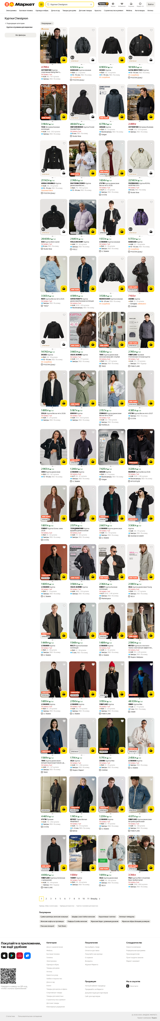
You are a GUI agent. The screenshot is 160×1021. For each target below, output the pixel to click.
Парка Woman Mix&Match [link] (78, 820)
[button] (47, 23)
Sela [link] (130, 587)
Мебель (49, 950)
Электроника (51, 961)
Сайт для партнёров (92, 996)
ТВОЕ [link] (101, 355)
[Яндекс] (154, 1018)
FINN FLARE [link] (132, 355)
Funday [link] (44, 529)
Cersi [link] (43, 472)
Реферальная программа (135, 950)
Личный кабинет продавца (95, 986)
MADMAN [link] (131, 472)
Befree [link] (73, 819)
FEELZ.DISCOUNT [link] (76, 242)
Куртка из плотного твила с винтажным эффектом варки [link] (140, 647)
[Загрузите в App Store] (4, 958)
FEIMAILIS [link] (103, 413)
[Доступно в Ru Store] (27, 958)
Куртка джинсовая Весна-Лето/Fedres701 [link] (80, 184)
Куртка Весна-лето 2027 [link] (140, 413)
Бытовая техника (53, 954)
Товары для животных (55, 996)
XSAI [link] (43, 242)
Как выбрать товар (92, 947)
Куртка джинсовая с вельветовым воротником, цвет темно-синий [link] (53, 762)
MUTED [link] (131, 646)
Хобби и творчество (54, 979)
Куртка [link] (105, 70)
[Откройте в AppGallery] (19, 958)
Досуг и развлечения (55, 947)
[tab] (11, 11)
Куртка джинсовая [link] (50, 472)
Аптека (49, 972)
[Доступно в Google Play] (12, 958)
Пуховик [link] (47, 819)
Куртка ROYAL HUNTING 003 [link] (139, 184)
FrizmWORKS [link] (133, 183)
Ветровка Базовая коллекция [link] (50, 128)
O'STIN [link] (101, 183)
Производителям (133, 954)
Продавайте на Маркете (94, 989)
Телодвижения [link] (76, 529)
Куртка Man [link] (135, 704)
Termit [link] (73, 878)
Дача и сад (51, 982)
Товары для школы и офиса (57, 989)
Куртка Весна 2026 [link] (139, 472)
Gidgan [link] (102, 127)
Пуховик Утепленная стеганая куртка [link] (139, 356)
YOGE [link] (43, 127)
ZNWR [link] (130, 704)
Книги (49, 986)
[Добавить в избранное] (64, 30)
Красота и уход (52, 975)
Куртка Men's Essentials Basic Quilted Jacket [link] (139, 879)
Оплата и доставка (92, 950)
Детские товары (53, 1003)
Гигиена (50, 957)
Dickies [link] (102, 70)
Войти (151, 4)
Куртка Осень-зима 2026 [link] (52, 530)
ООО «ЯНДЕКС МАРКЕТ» (147, 1015)
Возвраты (89, 961)
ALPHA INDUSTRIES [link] (135, 70)
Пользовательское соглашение (30, 1016)
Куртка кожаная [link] (80, 70)
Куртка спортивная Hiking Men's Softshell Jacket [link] (50, 71)
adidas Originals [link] (48, 183)
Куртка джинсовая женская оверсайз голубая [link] (109, 356)
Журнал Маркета (91, 965)
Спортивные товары (54, 993)
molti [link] (72, 646)
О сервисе (89, 957)
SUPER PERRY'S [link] (76, 299)
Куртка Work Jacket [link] (50, 242)
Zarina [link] (131, 299)
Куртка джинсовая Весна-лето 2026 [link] (109, 184)
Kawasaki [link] (74, 70)
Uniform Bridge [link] (76, 127)
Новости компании (133, 947)
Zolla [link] (43, 413)
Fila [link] (130, 878)
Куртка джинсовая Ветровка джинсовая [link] (140, 820)
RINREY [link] (102, 587)
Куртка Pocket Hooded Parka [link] (82, 128)
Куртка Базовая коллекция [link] (108, 588)
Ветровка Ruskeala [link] (140, 127)
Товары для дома (53, 968)
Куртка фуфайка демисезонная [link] (79, 530)
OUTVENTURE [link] (46, 70)
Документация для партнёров (96, 993)
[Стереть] (91, 4)
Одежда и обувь (53, 965)
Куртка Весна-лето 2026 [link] (53, 413)
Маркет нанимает (133, 961)
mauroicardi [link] (104, 299)
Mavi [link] (43, 299)
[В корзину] (63, 59)
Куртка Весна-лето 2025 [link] (52, 299)
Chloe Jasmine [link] (76, 355)
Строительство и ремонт (56, 1000)
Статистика (10, 1016)
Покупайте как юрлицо (93, 954)
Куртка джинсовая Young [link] (140, 587)
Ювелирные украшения (56, 1007)
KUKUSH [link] (73, 413)
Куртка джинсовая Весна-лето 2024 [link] (110, 414)
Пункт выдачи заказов (134, 957)
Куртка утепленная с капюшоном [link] (53, 879)
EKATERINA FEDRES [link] (77, 183)
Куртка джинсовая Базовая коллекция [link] (82, 300)
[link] (54, 917)
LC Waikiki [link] (103, 242)
